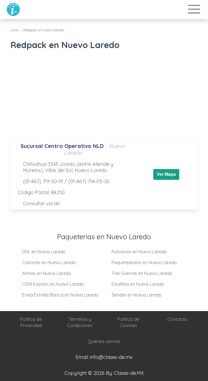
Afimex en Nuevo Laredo (46, 273)
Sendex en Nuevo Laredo (136, 295)
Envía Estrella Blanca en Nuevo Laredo (60, 295)
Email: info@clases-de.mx (104, 357)
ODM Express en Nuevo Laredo (53, 284)
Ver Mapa (166, 174)
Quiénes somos (104, 341)
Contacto (177, 319)
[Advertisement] (104, 96)
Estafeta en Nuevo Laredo (138, 284)
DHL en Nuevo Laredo (44, 251)
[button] (194, 10)
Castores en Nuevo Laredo (49, 262)
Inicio (15, 30)
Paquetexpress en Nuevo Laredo (144, 262)
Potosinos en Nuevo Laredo (139, 251)
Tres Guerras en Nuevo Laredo (142, 273)
